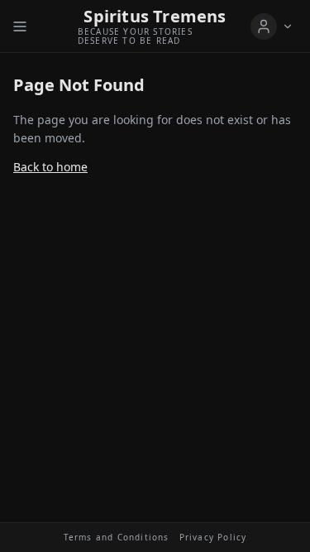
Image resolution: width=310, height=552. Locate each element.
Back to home (50, 167)
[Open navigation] (20, 26)
